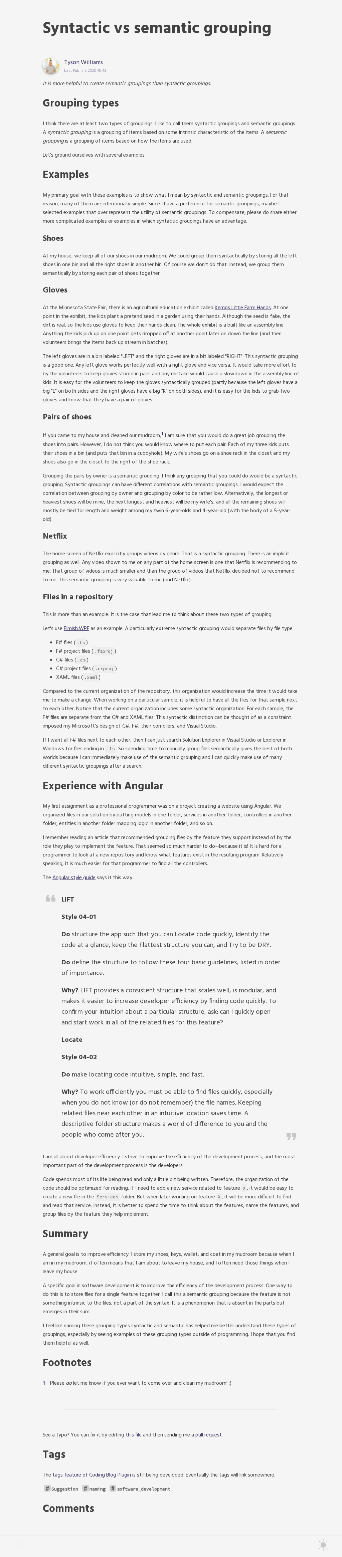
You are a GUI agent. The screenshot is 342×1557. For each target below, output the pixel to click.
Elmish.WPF (76, 628)
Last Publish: (75, 70)
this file (134, 1435)
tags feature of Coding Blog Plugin (91, 1475)
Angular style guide (74, 877)
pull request (208, 1435)
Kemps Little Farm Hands (243, 308)
